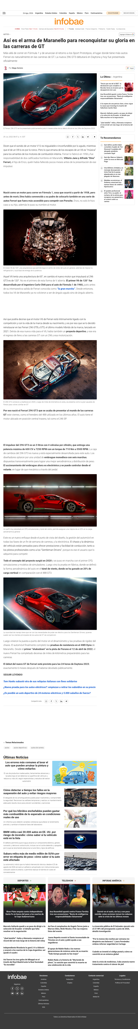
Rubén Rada (110, 29)
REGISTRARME (113, 13)
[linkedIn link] (22, 993)
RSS (43, 1007)
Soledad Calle (79, 29)
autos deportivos (20, 748)
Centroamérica (96, 13)
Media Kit (96, 997)
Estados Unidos (51, 13)
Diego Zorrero (17, 68)
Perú (86, 13)
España (72, 13)
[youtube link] (12, 993)
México (80, 13)
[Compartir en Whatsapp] (68, 137)
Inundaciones (120, 29)
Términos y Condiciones (122, 979)
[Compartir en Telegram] (88, 137)
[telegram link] (17, 993)
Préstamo (102, 29)
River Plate (29, 29)
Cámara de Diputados (51, 29)
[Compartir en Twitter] (78, 137)
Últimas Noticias (43, 1004)
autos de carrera (37, 748)
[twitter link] (17, 988)
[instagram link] (22, 988)
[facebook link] (12, 988)
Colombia (63, 13)
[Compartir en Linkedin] (83, 137)
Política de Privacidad (122, 983)
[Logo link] (69, 21)
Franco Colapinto (91, 29)
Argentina (39, 13)
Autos (6, 34)
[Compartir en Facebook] (73, 137)
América (43, 979)
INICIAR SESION (128, 13)
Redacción (69, 979)
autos (7, 748)
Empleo (69, 983)
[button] (4, 13)
